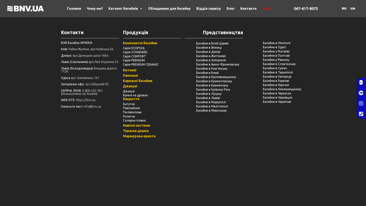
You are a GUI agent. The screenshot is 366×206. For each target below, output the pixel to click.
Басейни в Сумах (275, 68)
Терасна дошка (136, 131)
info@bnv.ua (92, 106)
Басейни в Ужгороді (277, 76)
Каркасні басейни (137, 81)
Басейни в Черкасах (277, 93)
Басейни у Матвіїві (276, 51)
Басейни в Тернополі (278, 72)
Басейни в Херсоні (276, 85)
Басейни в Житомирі (211, 56)
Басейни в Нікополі (277, 43)
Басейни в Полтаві (276, 55)
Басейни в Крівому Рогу (213, 89)
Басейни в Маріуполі (211, 102)
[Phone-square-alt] (361, 114)
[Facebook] (361, 93)
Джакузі (130, 86)
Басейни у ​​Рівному (276, 59)
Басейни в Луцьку (209, 93)
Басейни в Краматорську (214, 81)
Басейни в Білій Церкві (212, 43)
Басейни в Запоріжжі (211, 60)
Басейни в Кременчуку (212, 85)
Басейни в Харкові (276, 80)
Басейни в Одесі (274, 47)
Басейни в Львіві (208, 98)
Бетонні (129, 70)
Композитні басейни (140, 43)
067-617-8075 (306, 8)
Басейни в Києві (207, 72)
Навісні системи (136, 125)
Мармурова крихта (139, 136)
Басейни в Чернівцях (277, 97)
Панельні (130, 75)
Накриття (131, 99)
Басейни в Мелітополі (212, 106)
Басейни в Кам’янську (211, 68)
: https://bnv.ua (78, 100)
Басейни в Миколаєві (211, 110)
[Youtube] (361, 82)
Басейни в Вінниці (209, 47)
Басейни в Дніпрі (208, 51)
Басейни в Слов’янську (279, 64)
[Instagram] (361, 103)
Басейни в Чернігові (277, 101)
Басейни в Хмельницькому (282, 89)
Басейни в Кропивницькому (216, 77)
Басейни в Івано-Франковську (217, 64)
